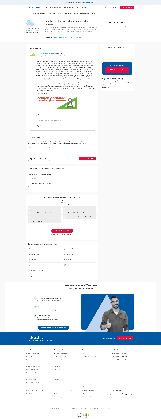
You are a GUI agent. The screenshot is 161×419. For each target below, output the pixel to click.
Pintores (56, 372)
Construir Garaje (36, 217)
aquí (103, 84)
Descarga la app (58, 396)
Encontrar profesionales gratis (117, 70)
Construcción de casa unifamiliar (39, 175)
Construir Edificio (36, 221)
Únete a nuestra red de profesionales (53, 327)
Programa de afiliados (88, 396)
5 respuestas (32, 187)
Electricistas (57, 376)
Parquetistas (57, 366)
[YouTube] (126, 394)
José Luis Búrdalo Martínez (45, 54)
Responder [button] (43, 114)
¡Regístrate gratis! (87, 2)
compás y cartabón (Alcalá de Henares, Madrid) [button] (50, 56)
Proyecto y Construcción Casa (75, 208)
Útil (40, 125)
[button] (30, 23)
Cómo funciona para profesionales (63, 390)
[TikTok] (131, 394)
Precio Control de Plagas (33, 382)
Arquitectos (57, 382)
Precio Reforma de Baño (32, 353)
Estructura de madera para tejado (39, 183)
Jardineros (57, 369)
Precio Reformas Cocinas (33, 372)
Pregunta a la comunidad (117, 27)
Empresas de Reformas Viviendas (63, 363)
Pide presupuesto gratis (62, 230)
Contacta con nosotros (116, 390)
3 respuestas (32, 178)
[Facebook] (116, 394)
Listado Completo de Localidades (119, 359)
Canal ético (85, 393)
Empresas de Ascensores (61, 353)
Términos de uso (56, 408)
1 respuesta (48, 37)
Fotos (83, 359)
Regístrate (29, 393)
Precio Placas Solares (32, 369)
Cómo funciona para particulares (35, 390)
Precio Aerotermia (31, 356)
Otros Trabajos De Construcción (41, 212)
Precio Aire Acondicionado (33, 366)
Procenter (84, 363)
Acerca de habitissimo (88, 390)
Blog (83, 353)
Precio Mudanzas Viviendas (33, 359)
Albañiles (56, 379)
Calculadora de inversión (61, 400)
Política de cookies (85, 408)
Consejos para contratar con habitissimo (37, 396)
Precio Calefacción (31, 379)
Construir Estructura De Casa (75, 212)
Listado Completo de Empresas (118, 356)
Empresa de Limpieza (60, 356)
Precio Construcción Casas (33, 363)
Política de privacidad (70, 408)
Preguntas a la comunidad (38, 13)
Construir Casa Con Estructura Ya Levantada (79, 217)
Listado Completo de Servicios (118, 353)
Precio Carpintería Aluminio (33, 376)
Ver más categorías (37, 277)
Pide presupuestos (126, 7)
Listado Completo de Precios (118, 350)
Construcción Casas (55, 13)
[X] (121, 394)
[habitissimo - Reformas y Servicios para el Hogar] (34, 7)
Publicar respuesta (87, 158)
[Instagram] (111, 394)
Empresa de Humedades (60, 359)
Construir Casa (35, 208)
